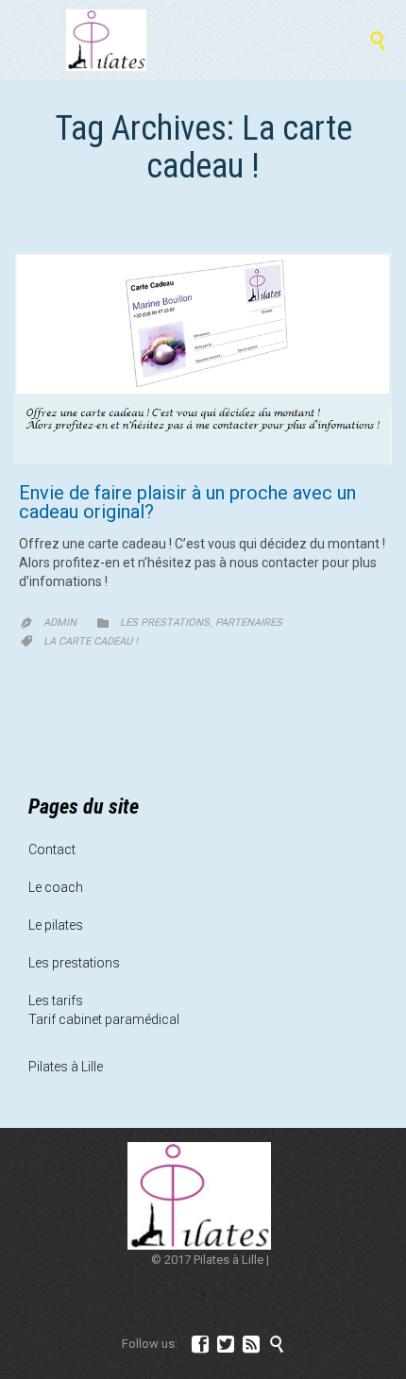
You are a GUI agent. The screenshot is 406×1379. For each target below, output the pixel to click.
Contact (52, 849)
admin (59, 622)
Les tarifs (55, 1000)
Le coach (55, 887)
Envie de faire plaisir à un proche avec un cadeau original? (187, 502)
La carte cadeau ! (90, 641)
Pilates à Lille (65, 1066)
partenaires (248, 622)
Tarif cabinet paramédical (103, 1019)
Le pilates (55, 925)
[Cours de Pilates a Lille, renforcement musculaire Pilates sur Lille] (106, 40)
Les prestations (165, 622)
